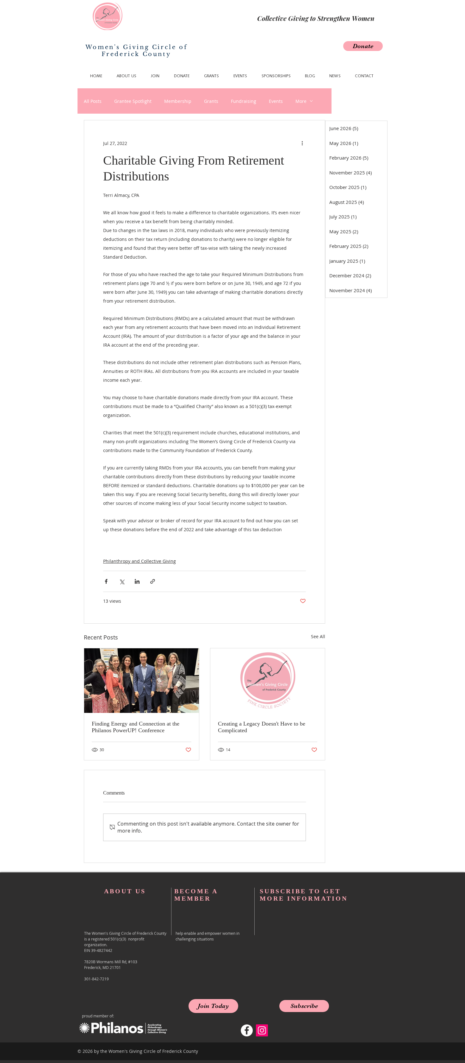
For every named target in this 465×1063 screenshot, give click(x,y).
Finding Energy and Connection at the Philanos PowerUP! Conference (135, 726)
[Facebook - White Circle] (247, 1030)
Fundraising (243, 101)
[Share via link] (153, 581)
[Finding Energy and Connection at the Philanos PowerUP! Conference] (141, 680)
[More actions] (302, 143)
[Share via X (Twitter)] (122, 581)
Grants (211, 101)
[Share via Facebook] (106, 581)
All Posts (93, 101)
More (301, 101)
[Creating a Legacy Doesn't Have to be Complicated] (267, 680)
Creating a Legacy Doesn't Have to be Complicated (261, 726)
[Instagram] (262, 1030)
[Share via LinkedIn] (137, 581)
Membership (177, 101)
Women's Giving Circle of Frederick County (136, 51)
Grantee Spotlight (133, 101)
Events (276, 101)
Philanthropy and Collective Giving (139, 561)
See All (318, 636)
